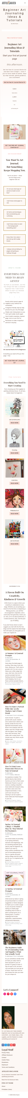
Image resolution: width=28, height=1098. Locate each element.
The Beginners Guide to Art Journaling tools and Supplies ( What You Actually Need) (14, 950)
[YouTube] (11, 1045)
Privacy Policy (6, 1052)
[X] (6, 1045)
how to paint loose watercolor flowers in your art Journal (14, 768)
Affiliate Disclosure (7, 1055)
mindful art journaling (13, 864)
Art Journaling (13, 834)
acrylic (7, 741)
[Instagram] (8, 1045)
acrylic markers (13, 741)
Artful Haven (15, 23)
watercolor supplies (18, 801)
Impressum (5, 1065)
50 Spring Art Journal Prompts (13, 890)
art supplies (12, 742)
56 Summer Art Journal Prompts (14, 654)
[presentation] (14, 642)
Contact (4, 1057)
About (3, 1086)
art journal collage (10, 861)
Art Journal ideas (14, 659)
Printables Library (7, 1089)
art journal (8, 682)
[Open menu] (25, 3)
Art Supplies (20, 715)
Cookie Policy (5, 1060)
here (17, 1079)
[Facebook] (3, 1045)
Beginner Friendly (16, 684)
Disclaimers (5, 1062)
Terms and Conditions (8, 1067)
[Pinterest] (14, 1045)
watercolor (11, 801)
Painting (12, 774)
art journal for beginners (16, 682)
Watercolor (17, 774)
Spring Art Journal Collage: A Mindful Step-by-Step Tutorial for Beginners (14, 827)
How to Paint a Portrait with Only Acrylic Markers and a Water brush (14, 710)
